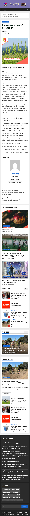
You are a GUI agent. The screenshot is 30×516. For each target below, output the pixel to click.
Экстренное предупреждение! (6, 295)
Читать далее (7, 394)
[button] (1, 9)
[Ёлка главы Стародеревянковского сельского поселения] (15, 269)
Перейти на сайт (15, 179)
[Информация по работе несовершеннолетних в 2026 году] (15, 371)
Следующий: (12, 198)
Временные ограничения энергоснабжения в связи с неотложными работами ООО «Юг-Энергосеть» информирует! (15, 477)
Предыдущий (13, 191)
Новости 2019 (15, 489)
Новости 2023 (6, 495)
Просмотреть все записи (15, 182)
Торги (20, 500)
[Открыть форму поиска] (27, 9)
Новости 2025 (5, 21)
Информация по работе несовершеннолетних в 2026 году (6, 314)
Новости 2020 (6, 492)
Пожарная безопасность (10, 500)
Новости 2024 (16, 495)
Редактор (5, 31)
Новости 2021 (16, 492)
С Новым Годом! (7, 230)
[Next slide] (27, 289)
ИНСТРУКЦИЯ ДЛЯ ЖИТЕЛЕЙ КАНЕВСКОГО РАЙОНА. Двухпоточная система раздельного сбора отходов (6, 304)
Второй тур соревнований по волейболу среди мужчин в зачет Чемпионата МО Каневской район (13, 255)
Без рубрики (6, 489)
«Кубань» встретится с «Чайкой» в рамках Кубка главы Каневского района (6, 323)
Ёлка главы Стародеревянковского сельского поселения (13, 281)
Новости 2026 (14, 292)
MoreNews (17, 514)
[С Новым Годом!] (15, 219)
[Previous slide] (25, 289)
